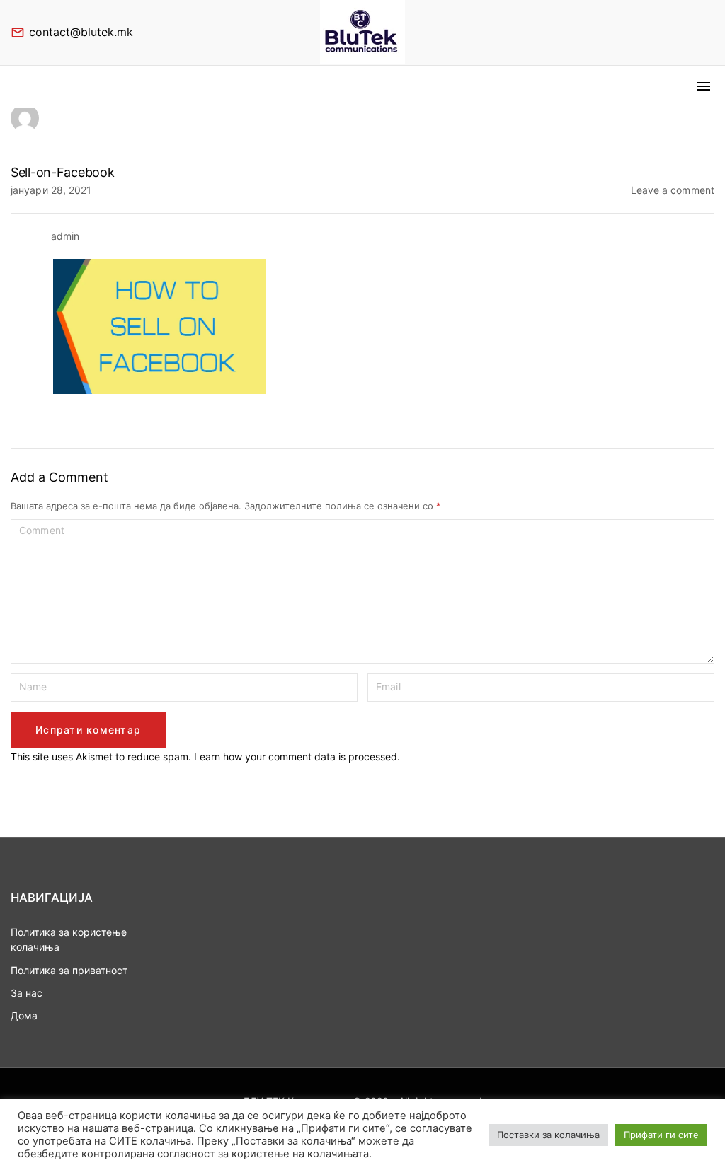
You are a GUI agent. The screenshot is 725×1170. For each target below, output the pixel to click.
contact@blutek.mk (81, 32)
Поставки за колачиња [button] (548, 1134)
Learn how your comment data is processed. (297, 757)
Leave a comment (673, 189)
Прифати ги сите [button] (661, 1134)
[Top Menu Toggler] (703, 86)
